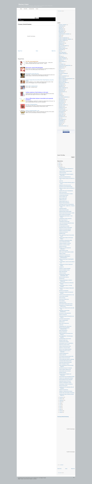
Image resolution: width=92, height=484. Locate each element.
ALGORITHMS (61, 26)
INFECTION (61, 72)
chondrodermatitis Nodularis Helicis (65, 360)
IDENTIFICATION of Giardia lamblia (65, 211)
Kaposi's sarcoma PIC (63, 314)
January (60, 412)
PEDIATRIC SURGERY (63, 104)
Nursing (60, 94)
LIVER (60, 74)
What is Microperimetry (63, 271)
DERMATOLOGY (61, 43)
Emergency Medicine (62, 48)
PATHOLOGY (61, 103)
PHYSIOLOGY (61, 108)
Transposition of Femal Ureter (64, 221)
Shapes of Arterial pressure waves (65, 346)
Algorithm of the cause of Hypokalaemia (66, 190)
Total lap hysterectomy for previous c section (66, 212)
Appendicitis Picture (62, 302)
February (61, 410)
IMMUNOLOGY (61, 70)
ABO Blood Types (62, 233)
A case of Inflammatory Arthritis (64, 241)
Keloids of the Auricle (62, 246)
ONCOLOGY (61, 98)
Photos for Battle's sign (63, 196)
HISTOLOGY (61, 68)
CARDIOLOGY (61, 32)
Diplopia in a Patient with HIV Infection (65, 391)
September (61, 400)
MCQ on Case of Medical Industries (65, 349)
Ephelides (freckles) (62, 372)
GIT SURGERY (61, 64)
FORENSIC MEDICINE (62, 53)
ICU (59, 69)
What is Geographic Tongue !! (64, 363)
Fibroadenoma (61, 278)
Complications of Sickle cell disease (65, 218)
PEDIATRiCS (61, 106)
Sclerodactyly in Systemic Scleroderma (66, 384)
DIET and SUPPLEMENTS (63, 45)
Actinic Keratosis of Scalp (63, 250)
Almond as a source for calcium (64, 347)
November (61, 397)
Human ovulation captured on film (65, 369)
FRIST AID (60, 56)
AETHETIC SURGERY (62, 24)
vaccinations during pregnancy (64, 318)
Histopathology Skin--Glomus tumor (65, 326)
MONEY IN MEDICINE (62, 87)
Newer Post (20, 50)
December (61, 167)
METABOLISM (61, 83)
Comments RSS (31, 8)
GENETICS (61, 60)
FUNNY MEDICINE (62, 57)
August (60, 401)
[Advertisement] (32, 13)
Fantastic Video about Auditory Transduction (66, 392)
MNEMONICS (61, 86)
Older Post (54, 50)
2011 (60, 164)
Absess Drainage (62, 297)
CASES (60, 35)
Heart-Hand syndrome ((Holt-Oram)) (65, 362)
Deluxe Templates (29, 478)
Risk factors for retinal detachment (65, 313)
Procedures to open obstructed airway (65, 186)
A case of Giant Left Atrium (63, 296)
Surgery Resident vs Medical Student (65, 171)
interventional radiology (63, 73)
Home (18, 9)
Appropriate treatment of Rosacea (65, 381)
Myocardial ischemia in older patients (65, 227)
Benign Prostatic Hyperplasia (64, 202)
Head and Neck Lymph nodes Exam (32, 73)
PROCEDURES (61, 111)
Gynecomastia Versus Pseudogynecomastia (66, 376)
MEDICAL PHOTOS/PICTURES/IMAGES (65, 78)
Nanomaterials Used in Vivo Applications (66, 343)
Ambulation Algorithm (63, 208)
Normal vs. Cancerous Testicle (64, 244)
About (21, 8)
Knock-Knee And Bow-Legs (64, 299)
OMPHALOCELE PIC (63, 199)
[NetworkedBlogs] (66, 130)
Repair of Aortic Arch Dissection (64, 357)
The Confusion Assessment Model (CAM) (66, 356)
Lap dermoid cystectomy (63, 224)
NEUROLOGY (61, 90)
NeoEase (35, 478)
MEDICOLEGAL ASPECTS (63, 82)
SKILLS (60, 118)
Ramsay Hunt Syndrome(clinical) (65, 176)
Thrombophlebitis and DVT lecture (65, 338)
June (60, 404)
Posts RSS (25, 8)
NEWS (60, 93)
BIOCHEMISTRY (61, 31)
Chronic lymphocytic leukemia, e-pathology (66, 359)
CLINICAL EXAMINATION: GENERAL (65, 39)
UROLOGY (60, 123)
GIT (59, 62)
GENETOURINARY (62, 61)
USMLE (60, 124)
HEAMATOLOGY (61, 66)
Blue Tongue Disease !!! (63, 220)
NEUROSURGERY (62, 91)
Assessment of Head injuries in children (66, 193)
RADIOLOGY (61, 115)
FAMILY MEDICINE (62, 52)
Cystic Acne (61, 324)
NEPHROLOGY (61, 89)
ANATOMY (60, 27)
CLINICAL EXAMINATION (63, 37)
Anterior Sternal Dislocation (64, 209)
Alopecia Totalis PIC (62, 354)
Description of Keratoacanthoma (31, 104)
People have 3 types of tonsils (64, 344)
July (60, 403)
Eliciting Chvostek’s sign (63, 340)
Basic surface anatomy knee (64, 323)
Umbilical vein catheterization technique (66, 378)
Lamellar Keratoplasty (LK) (63, 353)
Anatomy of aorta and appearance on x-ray (66, 294)
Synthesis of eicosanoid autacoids (65, 229)
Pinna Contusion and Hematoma (64, 214)
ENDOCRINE (61, 49)
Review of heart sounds (63, 385)
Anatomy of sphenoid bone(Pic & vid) (32, 110)
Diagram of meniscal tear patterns (65, 230)
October (60, 398)
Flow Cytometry (62, 300)
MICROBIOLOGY (62, 85)
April (60, 407)
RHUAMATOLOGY (62, 116)
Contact (37, 8)
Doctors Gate (59, 472)
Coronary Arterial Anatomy (63, 195)
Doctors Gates (24, 4)
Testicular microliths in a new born (65, 243)
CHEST (60, 36)
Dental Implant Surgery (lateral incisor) (65, 303)
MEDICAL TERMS (62, 81)
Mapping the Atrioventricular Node (65, 185)
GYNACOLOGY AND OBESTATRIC (65, 65)
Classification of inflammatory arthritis (65, 240)
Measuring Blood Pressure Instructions (65, 379)
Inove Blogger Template (42, 477)
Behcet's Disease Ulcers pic (64, 277)
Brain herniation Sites (63, 198)
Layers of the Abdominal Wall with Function (66, 223)
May (60, 406)
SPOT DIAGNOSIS (62, 119)
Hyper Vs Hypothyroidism (63, 320)
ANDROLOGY (61, 28)
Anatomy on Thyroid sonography (64, 268)
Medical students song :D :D (64, 201)
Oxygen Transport (62, 253)
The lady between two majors (64, 226)
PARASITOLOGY (61, 102)
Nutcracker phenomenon (63, 232)
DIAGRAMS (61, 44)
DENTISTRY (61, 41)
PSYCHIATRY (61, 112)
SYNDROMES (61, 120)
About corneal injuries (63, 192)
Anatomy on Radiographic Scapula (65, 382)
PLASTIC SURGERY (62, 110)
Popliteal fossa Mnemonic (63, 389)
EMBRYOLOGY (61, 47)
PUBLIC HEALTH (62, 114)
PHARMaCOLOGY (62, 107)
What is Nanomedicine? (63, 330)
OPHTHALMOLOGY (62, 99)
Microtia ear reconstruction (63, 290)
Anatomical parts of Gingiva (64, 341)
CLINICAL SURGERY (62, 40)
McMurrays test (61, 321)
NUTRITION (61, 95)
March (60, 409)
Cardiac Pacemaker (62, 172)
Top (73, 477)
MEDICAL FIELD (61, 77)
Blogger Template (20, 478)
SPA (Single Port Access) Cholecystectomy (66, 204)
